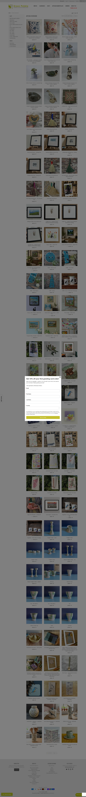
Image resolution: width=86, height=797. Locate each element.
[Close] (60, 377)
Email (27, 388)
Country (28, 405)
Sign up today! (43, 417)
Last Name (28, 399)
